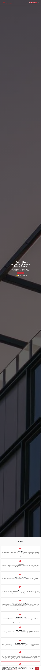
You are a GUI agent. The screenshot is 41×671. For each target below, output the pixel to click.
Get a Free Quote (21, 273)
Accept (37, 668)
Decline (31, 668)
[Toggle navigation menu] (38, 3)
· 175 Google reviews (20, 275)
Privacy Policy (14, 669)
